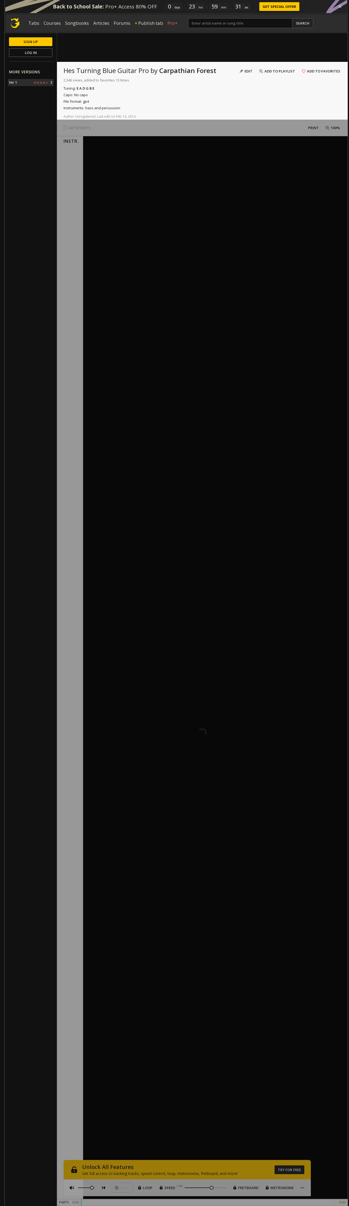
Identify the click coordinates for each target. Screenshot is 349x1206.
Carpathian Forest (187, 70)
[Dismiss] (340, 6)
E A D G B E (85, 88)
